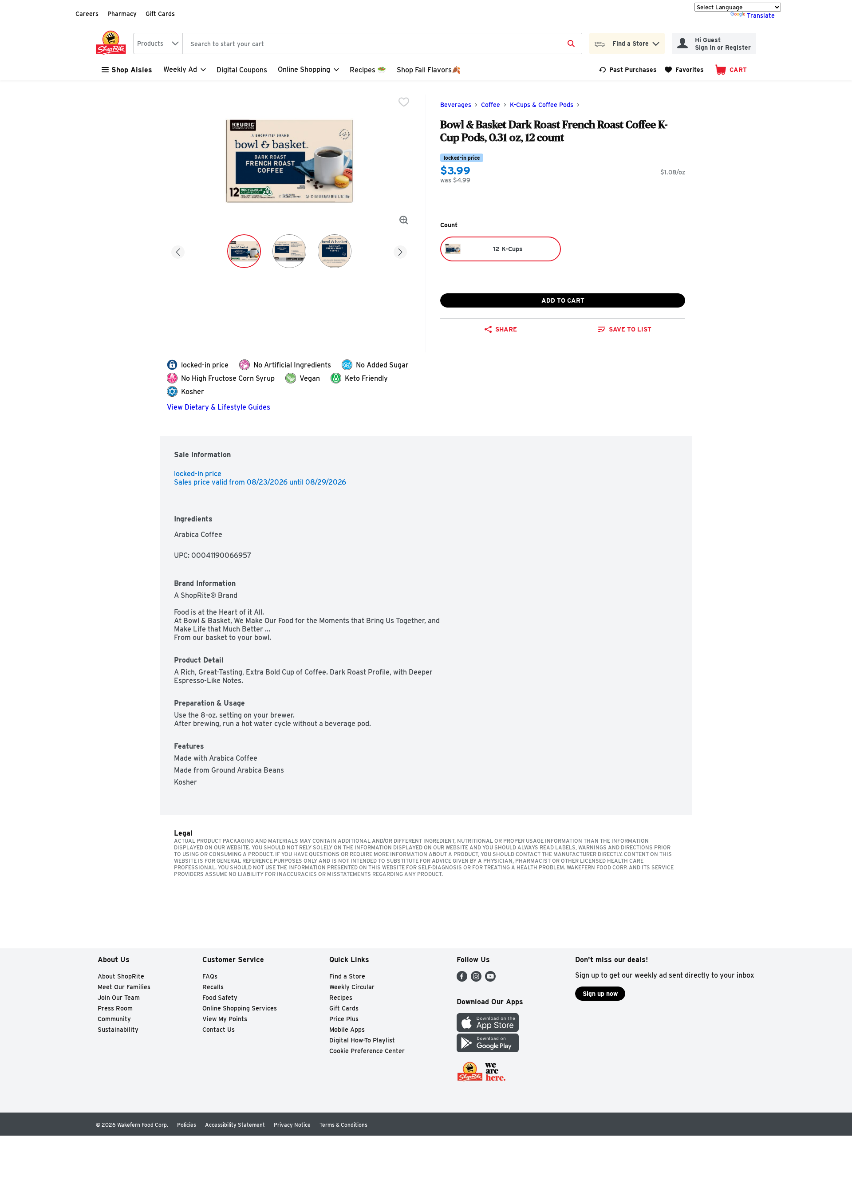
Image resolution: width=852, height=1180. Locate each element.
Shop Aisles (131, 70)
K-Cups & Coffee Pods (541, 104)
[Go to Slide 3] (334, 251)
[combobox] (158, 43)
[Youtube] (490, 979)
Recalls (213, 987)
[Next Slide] (400, 250)
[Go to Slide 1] (244, 251)
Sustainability (118, 1029)
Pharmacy (122, 13)
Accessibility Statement (235, 1124)
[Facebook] (462, 979)
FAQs (209, 976)
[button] (655, 41)
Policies (186, 1124)
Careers (87, 13)
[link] (628, 69)
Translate (761, 15)
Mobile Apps (347, 1029)
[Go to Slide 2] (289, 251)
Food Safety (219, 997)
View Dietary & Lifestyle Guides (218, 407)
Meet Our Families (124, 987)
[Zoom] (403, 220)
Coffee (490, 104)
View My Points (224, 1018)
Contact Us (218, 1029)
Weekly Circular (352, 987)
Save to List (630, 329)
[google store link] (488, 1050)
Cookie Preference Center (367, 1050)
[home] (113, 43)
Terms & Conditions (343, 1124)
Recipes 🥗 (368, 70)
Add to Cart (562, 300)
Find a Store (347, 976)
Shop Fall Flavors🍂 (429, 70)
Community (114, 1018)
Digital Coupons (242, 70)
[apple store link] (488, 1029)
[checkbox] (403, 102)
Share (506, 329)
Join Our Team (119, 997)
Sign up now (600, 993)
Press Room (115, 1008)
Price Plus (344, 1018)
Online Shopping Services (239, 1008)
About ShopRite (121, 976)
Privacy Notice (292, 1124)
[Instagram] (476, 979)
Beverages (455, 104)
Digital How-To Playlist (362, 1040)
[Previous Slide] (178, 250)
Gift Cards (160, 13)
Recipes (340, 997)
